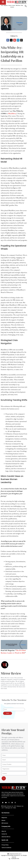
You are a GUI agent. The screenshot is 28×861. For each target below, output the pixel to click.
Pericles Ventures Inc (7, 806)
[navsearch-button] (25, 6)
